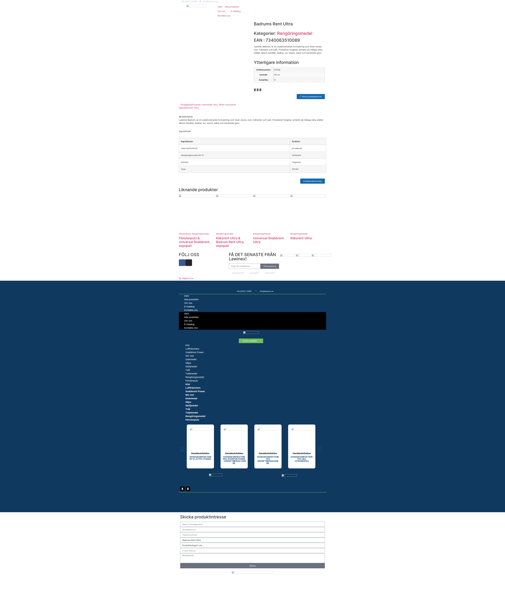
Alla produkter (191, 299)
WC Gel (189, 356)
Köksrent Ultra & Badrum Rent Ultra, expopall (230, 242)
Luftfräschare (192, 348)
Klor (187, 345)
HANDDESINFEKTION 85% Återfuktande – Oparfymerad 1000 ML (234, 460)
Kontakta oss (191, 310)
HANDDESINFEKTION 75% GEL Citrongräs (302, 459)
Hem (186, 296)
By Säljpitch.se (186, 278)
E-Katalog (189, 306)
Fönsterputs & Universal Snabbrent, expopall (194, 242)
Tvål (187, 370)
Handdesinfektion (200, 453)
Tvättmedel (191, 373)
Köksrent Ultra (301, 238)
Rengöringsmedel (294, 33)
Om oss (188, 303)
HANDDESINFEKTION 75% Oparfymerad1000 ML (268, 460)
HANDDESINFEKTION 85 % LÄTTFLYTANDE (200, 458)
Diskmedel (190, 359)
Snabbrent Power (194, 352)
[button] (222, 11)
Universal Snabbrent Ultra (268, 240)
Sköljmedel (191, 366)
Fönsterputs (185, 233)
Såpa (188, 363)
